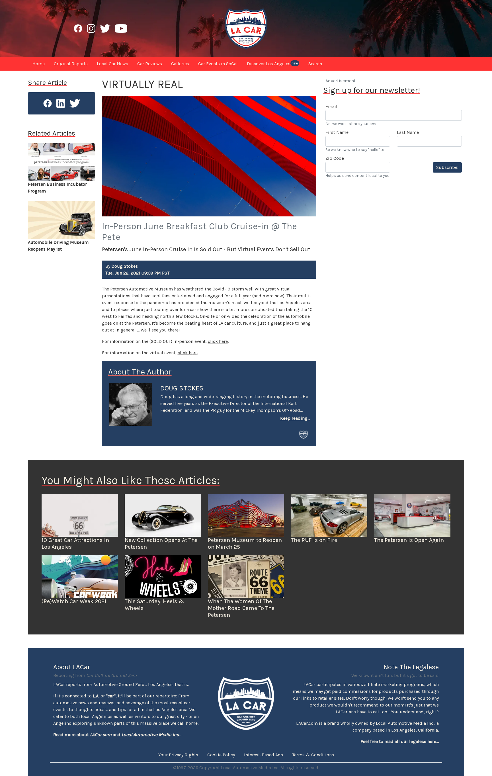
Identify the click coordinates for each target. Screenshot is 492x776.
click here (218, 341)
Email (331, 106)
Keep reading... (295, 418)
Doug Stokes (182, 388)
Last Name (408, 132)
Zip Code (334, 158)
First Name (336, 132)
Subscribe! (447, 167)
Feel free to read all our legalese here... (399, 741)
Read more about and (116, 734)
